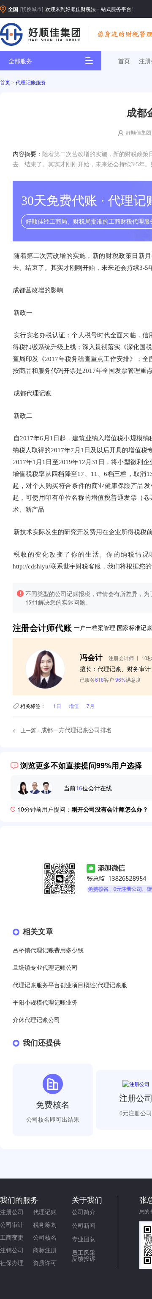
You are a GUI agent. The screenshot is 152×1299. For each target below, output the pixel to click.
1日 (57, 705)
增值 (74, 705)
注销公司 (12, 1250)
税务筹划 (45, 1224)
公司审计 (12, 1224)
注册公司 (12, 1211)
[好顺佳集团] (40, 34)
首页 (124, 60)
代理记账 (45, 1211)
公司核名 (45, 1237)
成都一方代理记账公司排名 (76, 730)
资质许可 (45, 1262)
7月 (91, 705)
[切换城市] (31, 8)
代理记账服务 (31, 83)
